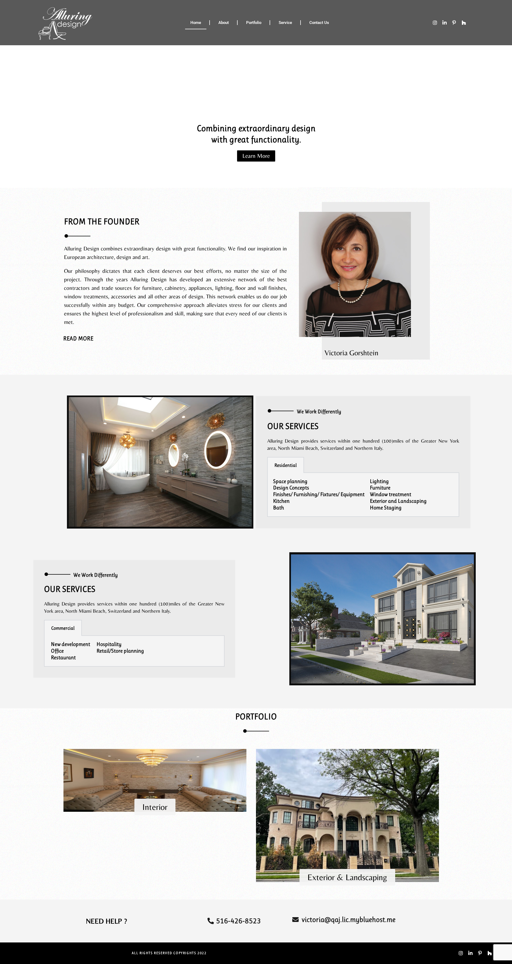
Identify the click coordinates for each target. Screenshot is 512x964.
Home (195, 22)
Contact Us (319, 22)
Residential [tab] (285, 465)
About (223, 22)
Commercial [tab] (63, 628)
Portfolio (253, 22)
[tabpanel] (363, 495)
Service (285, 22)
